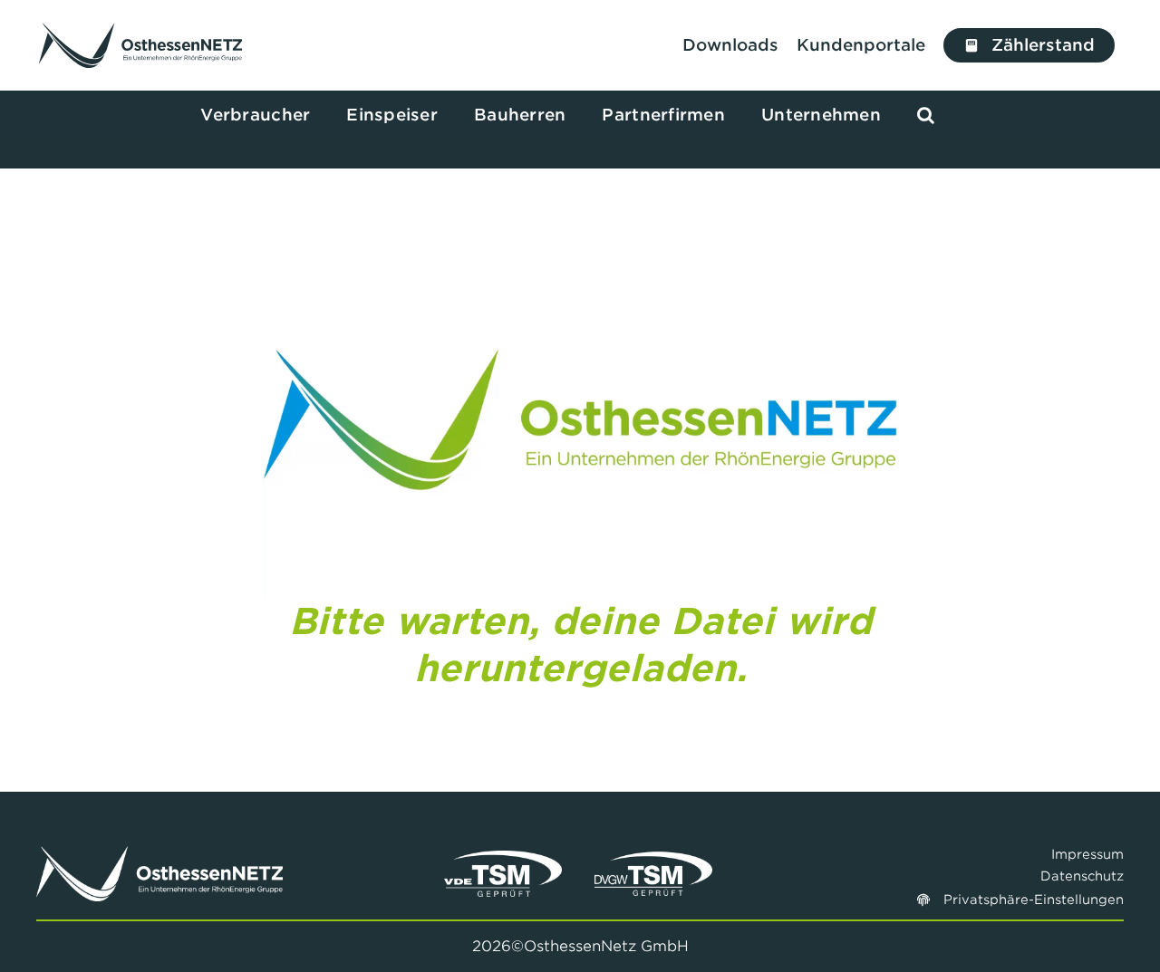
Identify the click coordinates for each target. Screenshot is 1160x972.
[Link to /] (141, 45)
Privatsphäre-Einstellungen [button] (1033, 899)
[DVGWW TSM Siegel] (653, 858)
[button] (925, 115)
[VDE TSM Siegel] (503, 858)
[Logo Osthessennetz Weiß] (159, 853)
